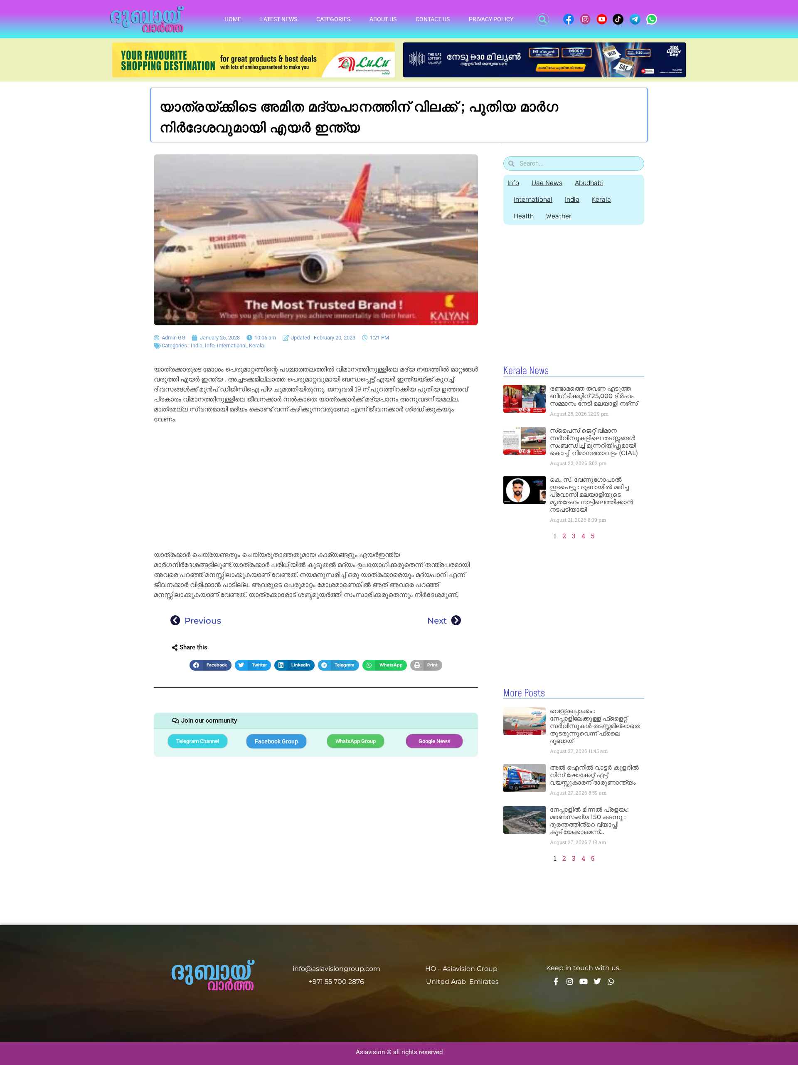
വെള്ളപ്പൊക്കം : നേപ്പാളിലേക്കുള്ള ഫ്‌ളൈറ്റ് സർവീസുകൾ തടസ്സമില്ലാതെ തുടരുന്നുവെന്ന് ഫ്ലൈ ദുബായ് (595, 726)
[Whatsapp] (611, 981)
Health (524, 216)
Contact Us (433, 19)
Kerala (256, 345)
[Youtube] (583, 981)
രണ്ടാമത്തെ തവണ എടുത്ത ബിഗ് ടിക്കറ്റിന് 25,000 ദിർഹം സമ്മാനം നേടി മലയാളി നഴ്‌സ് (594, 395)
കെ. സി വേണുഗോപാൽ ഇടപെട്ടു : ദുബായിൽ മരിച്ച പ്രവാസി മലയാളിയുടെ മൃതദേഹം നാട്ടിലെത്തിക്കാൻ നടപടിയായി (591, 494)
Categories (333, 19)
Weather (558, 216)
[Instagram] (570, 981)
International (231, 345)
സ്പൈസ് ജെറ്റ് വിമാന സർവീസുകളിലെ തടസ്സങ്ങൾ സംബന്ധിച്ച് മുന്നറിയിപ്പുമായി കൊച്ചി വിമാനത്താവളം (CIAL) (594, 441)
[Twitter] (597, 981)
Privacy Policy (491, 19)
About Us (383, 19)
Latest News (278, 19)
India (196, 345)
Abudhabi (589, 183)
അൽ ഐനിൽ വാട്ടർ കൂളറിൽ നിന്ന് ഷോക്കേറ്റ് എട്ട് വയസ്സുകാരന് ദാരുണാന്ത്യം (594, 774)
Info (209, 345)
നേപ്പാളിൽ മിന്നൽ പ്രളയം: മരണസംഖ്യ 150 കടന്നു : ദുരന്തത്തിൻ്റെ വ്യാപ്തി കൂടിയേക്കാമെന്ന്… (589, 820)
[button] (543, 19)
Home (232, 19)
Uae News (547, 183)
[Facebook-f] (556, 981)
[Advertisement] (316, 488)
